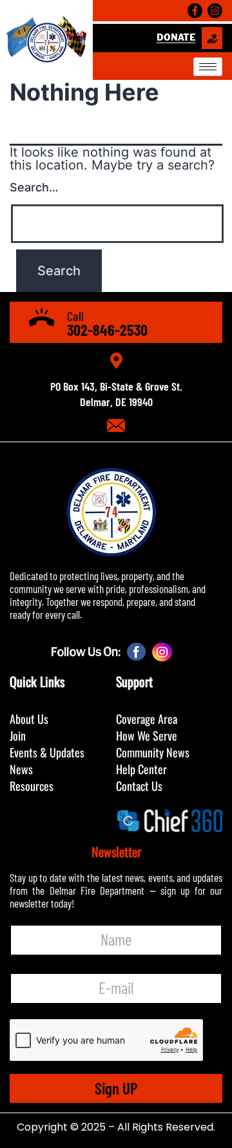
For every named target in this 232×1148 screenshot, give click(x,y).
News (21, 769)
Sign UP (116, 1088)
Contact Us (139, 785)
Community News (152, 752)
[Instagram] (215, 10)
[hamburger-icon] (207, 66)
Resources (31, 785)
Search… (34, 187)
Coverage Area (146, 718)
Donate (176, 38)
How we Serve (146, 735)
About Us (29, 718)
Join (18, 735)
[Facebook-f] (195, 10)
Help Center (141, 769)
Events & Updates (47, 752)
